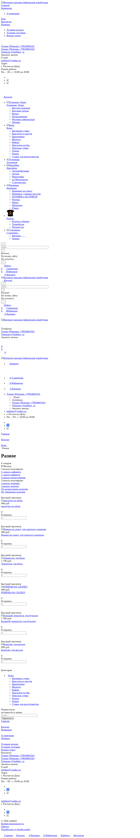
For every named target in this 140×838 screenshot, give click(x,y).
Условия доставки (16, 32)
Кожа (11, 675)
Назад (16, 397)
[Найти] (3, 262)
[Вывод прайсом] (6, 494)
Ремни (15, 701)
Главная (5, 721)
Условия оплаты (15, 29)
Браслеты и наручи (22, 681)
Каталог (5, 727)
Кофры (15, 689)
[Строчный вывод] (4, 494)
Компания (6, 729)
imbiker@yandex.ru (11, 60)
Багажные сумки (20, 678)
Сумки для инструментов (25, 704)
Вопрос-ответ (14, 35)
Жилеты (16, 687)
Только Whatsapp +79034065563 (17, 46)
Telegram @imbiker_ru (12, 52)
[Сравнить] (2, 523)
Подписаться (7, 718)
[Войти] (2, 343)
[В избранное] (2, 520)
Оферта (5, 826)
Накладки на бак (21, 692)
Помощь (5, 738)
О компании (13, 13)
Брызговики (18, 684)
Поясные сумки (20, 695)
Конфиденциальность (12, 823)
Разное (15, 698)
